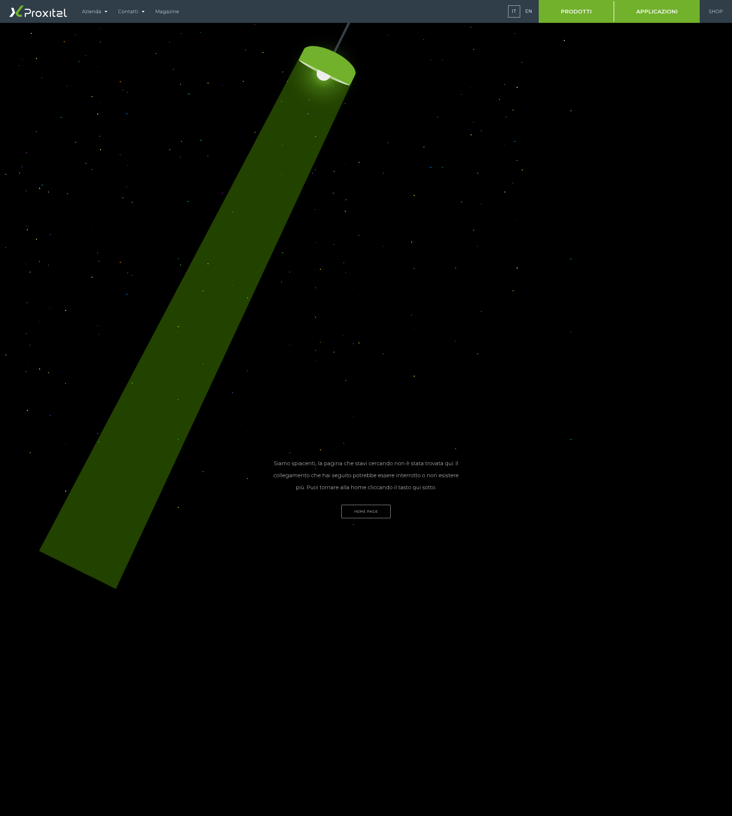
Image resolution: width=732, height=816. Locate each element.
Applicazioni (657, 11)
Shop (716, 11)
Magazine (167, 11)
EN (528, 11)
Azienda (91, 11)
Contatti (128, 11)
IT (514, 11)
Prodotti (576, 11)
